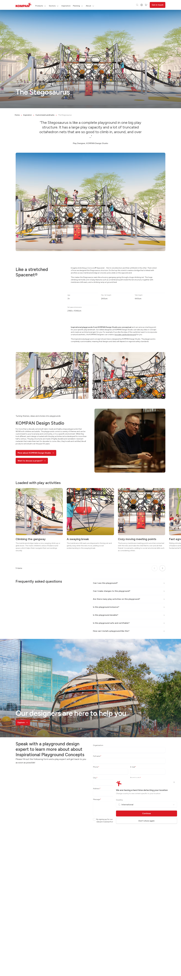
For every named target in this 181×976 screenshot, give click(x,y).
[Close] (174, 782)
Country (119, 800)
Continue (146, 813)
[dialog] (90, 488)
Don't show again (147, 821)
